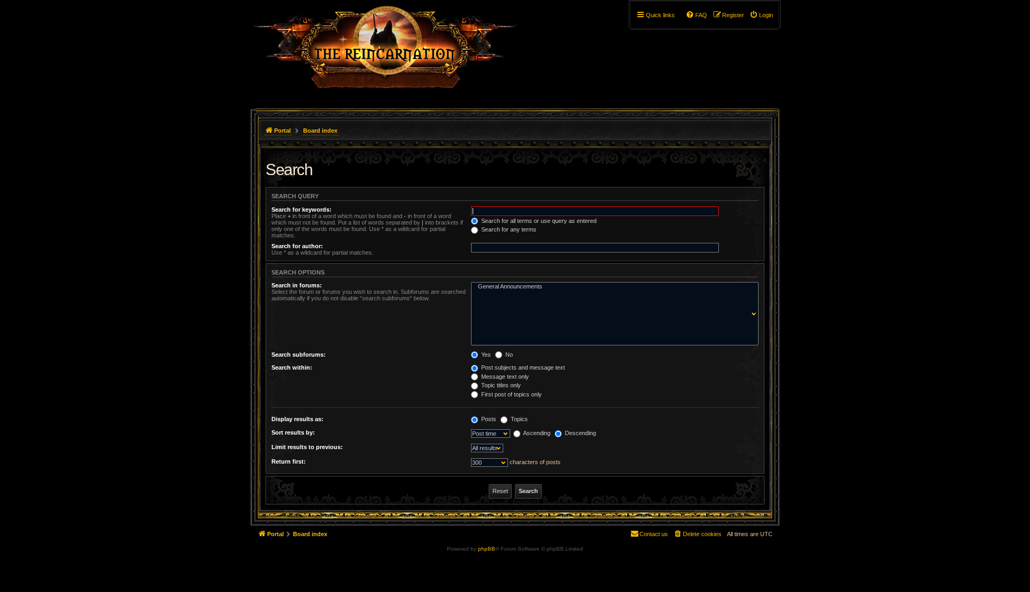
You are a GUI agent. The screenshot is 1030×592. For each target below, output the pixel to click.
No (508, 354)
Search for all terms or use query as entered (538, 221)
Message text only (504, 376)
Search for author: (297, 246)
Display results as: (297, 419)
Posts (488, 419)
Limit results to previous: (307, 447)
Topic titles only (500, 385)
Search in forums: (296, 285)
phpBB (486, 549)
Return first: (288, 461)
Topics (518, 419)
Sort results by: (293, 432)
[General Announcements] (612, 287)
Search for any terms (508, 229)
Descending (579, 433)
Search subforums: (298, 354)
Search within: (291, 367)
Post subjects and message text (522, 367)
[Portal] (390, 51)
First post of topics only (511, 394)
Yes (485, 354)
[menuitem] (761, 15)
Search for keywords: (301, 209)
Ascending (536, 433)
